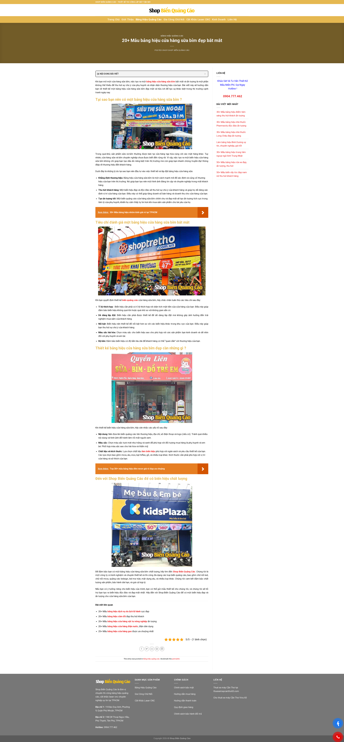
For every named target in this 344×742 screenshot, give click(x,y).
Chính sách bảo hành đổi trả (188, 713)
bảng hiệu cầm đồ (117, 616)
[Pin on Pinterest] (157, 648)
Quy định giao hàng (183, 707)
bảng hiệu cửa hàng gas (120, 631)
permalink (176, 659)
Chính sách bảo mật (184, 687)
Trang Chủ (113, 19)
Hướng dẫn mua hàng (185, 694)
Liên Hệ (232, 19)
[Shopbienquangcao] (172, 10)
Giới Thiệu (127, 19)
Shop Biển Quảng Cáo (178, 50)
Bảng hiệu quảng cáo (172, 36)
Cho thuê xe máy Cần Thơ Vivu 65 (230, 697)
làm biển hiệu (148, 451)
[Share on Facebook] (141, 648)
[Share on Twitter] (146, 648)
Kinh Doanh (219, 19)
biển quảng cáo (130, 300)
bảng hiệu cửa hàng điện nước (123, 626)
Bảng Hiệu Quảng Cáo (149, 19)
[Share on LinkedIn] (162, 648)
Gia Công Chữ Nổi (174, 19)
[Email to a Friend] (152, 648)
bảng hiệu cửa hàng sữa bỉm (160, 81)
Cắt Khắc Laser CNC (198, 19)
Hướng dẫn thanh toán (185, 700)
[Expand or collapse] (205, 73)
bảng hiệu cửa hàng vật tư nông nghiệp (127, 621)
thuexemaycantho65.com (226, 691)
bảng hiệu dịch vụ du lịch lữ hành (124, 611)
